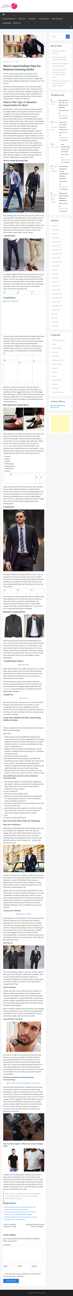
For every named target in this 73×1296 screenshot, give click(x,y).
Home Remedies (44, 19)
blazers (25, 645)
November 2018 (57, 298)
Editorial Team (63, 116)
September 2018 (57, 306)
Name (6, 1266)
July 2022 (54, 226)
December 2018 (57, 294)
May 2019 (55, 274)
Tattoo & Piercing (56, 19)
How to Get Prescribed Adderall (59, 52)
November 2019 (57, 254)
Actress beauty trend (8, 19)
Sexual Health (6, 23)
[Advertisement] (60, 424)
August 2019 (55, 266)
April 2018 (55, 326)
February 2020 (56, 242)
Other (17, 62)
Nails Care (55, 372)
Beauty (54, 344)
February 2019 (56, 286)
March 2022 (55, 230)
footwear (6, 446)
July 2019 (54, 270)
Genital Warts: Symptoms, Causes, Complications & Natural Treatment (64, 172)
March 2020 (55, 238)
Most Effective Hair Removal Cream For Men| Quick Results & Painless (61, 83)
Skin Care (22, 19)
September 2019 (57, 262)
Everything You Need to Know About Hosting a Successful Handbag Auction (59, 73)
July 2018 (54, 314)
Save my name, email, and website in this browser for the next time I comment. (22, 1275)
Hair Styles (32, 19)
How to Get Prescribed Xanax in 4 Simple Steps (59, 58)
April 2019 (55, 278)
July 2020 (55, 234)
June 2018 (55, 318)
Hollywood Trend (57, 360)
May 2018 (55, 322)
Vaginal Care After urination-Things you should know (64, 197)
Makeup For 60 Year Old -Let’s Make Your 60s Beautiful (63, 104)
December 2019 (57, 250)
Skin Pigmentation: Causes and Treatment (66, 148)
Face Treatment (57, 348)
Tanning (55, 388)
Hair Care (55, 352)
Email (20, 1266)
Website (34, 1266)
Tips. (16, 401)
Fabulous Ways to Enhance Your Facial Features (60, 65)
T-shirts (41, 448)
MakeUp (54, 368)
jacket (32, 653)
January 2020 (56, 246)
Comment (7, 1245)
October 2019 (56, 258)
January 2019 (56, 290)
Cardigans (6, 689)
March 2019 (55, 282)
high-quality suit (38, 574)
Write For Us (17, 23)
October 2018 (56, 302)
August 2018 (56, 310)
